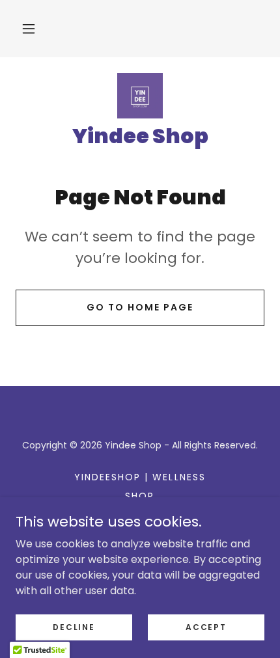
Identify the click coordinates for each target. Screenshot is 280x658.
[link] (140, 95)
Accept (206, 626)
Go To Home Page (140, 307)
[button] (29, 29)
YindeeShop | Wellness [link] (139, 477)
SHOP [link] (139, 495)
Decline (73, 626)
